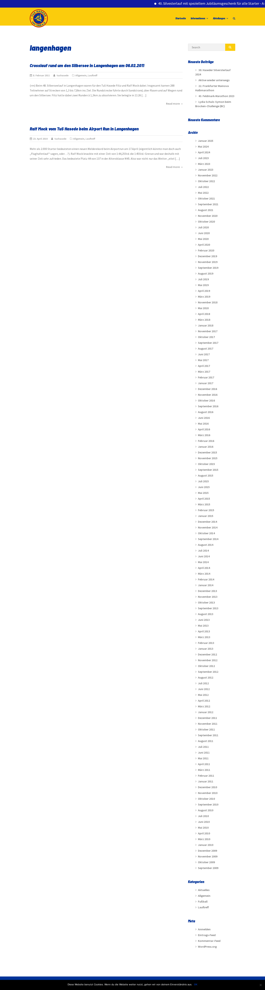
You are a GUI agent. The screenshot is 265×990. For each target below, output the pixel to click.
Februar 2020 (206, 250)
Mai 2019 (203, 285)
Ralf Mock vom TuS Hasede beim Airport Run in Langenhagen (84, 128)
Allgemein (81, 75)
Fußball (202, 901)
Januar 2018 (205, 325)
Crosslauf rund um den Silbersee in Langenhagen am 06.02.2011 (87, 65)
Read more (174, 103)
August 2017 (205, 348)
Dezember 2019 (207, 256)
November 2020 (207, 216)
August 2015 (205, 475)
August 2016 (205, 412)
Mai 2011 (203, 758)
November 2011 (207, 723)
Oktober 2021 (206, 198)
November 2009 (207, 856)
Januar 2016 (205, 446)
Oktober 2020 (206, 221)
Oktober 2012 (206, 666)
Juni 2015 (204, 487)
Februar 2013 (206, 643)
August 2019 (205, 273)
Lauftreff (92, 75)
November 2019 (207, 262)
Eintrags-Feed (207, 935)
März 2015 (204, 504)
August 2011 (205, 741)
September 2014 (208, 539)
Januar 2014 (205, 585)
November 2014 (207, 527)
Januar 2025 (205, 140)
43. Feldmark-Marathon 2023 (216, 96)
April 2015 (204, 498)
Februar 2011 (206, 775)
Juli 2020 (203, 227)
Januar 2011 (205, 781)
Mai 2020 (203, 239)
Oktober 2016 (206, 400)
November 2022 (207, 175)
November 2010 (207, 793)
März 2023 (204, 164)
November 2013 (207, 596)
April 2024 (204, 152)
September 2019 (208, 267)
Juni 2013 (204, 620)
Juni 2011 (204, 752)
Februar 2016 (206, 441)
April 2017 (204, 366)
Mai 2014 (203, 562)
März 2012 (204, 706)
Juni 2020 (204, 233)
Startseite (180, 18)
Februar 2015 (206, 510)
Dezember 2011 (207, 718)
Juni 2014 (204, 556)
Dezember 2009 (207, 850)
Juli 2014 (203, 550)
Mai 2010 (203, 827)
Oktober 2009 (206, 862)
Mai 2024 (203, 146)
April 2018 (204, 314)
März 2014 (204, 573)
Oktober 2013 (206, 602)
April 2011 (204, 764)
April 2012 (204, 700)
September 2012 (208, 671)
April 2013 (204, 631)
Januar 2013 (205, 648)
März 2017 (204, 371)
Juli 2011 (203, 746)
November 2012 (207, 660)
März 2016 (204, 435)
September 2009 (208, 868)
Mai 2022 (203, 192)
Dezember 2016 (207, 389)
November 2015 (207, 458)
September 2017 (208, 342)
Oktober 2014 (206, 533)
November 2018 (207, 302)
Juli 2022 (203, 187)
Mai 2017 (203, 360)
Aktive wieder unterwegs (213, 80)
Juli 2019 (203, 279)
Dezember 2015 (207, 452)
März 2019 (204, 296)
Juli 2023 (203, 158)
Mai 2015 (203, 493)
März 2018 (204, 319)
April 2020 (204, 244)
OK (195, 984)
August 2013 (205, 614)
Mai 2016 (203, 423)
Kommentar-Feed (209, 941)
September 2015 (208, 469)
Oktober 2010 (206, 798)
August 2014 (205, 544)
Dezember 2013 (207, 591)
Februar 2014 (206, 579)
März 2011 (204, 770)
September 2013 (208, 608)
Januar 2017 (205, 383)
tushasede (63, 75)
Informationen (198, 18)
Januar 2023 (205, 169)
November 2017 (207, 331)
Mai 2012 (203, 695)
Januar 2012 (205, 712)
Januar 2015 (205, 516)
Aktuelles (203, 890)
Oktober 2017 (206, 337)
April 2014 (204, 568)
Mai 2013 (203, 625)
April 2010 (204, 833)
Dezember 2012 (207, 654)
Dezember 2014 (207, 521)
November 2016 (207, 394)
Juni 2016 (204, 418)
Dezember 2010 (207, 787)
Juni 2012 (204, 689)
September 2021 (208, 204)
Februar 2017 (206, 377)
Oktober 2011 (206, 729)
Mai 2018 (203, 308)
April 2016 (204, 429)
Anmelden (204, 929)
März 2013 (204, 637)
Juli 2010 (203, 816)
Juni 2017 (204, 354)
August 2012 (205, 677)
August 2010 (205, 810)
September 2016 (208, 406)
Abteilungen (219, 18)
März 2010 (204, 839)
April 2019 (204, 291)
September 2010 (208, 804)
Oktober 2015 (206, 464)
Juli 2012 (203, 683)
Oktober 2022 (206, 181)
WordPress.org (207, 946)
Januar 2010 (205, 845)
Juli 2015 (203, 481)
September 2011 (208, 735)
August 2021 (205, 210)
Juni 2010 (204, 822)
